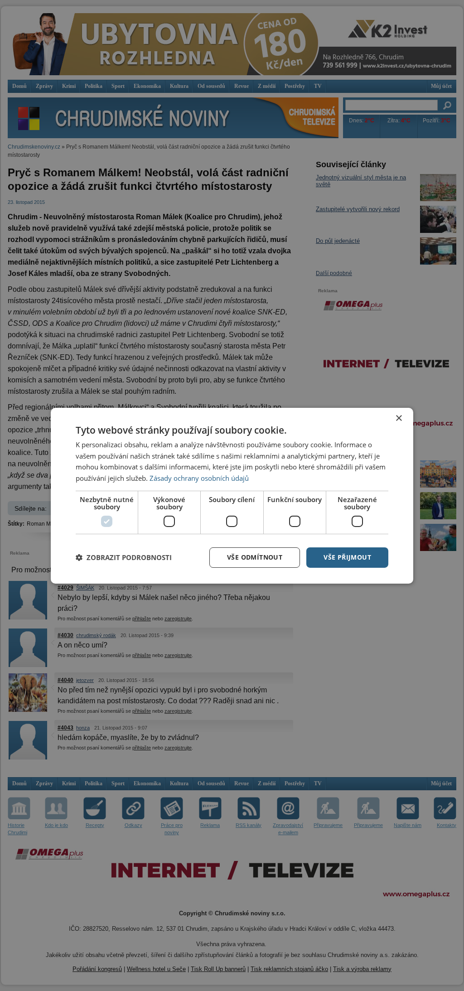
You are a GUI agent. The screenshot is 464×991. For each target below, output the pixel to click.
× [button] (398, 418)
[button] (124, 557)
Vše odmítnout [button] (254, 557)
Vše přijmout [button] (347, 557)
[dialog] (232, 495)
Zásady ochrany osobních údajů (199, 478)
